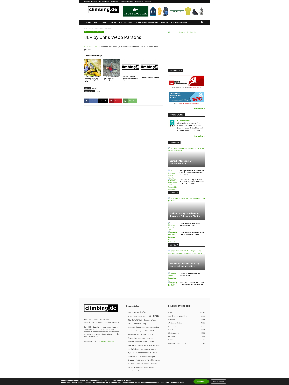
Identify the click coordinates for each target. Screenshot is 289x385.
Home (88, 22)
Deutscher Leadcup (152, 327)
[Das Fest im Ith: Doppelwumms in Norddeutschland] (172, 279)
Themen (164, 22)
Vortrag (130, 367)
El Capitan (144, 334)
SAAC (147, 360)
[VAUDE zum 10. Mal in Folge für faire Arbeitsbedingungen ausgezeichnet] (172, 284)
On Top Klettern (183, 121)
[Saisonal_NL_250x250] (186, 49)
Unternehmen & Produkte (146, 22)
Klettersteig (156, 345)
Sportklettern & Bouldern (96, 32)
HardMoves (149, 338)
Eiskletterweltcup (133, 334)
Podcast (153, 353)
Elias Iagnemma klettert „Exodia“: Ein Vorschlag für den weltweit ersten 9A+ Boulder (191, 173)
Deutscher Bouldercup (136, 327)
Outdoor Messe (142, 353)
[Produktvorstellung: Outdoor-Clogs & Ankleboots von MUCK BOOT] (172, 237)
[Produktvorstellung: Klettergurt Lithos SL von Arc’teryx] (172, 230)
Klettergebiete (125, 22)
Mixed (153, 349)
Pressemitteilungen (147, 356)
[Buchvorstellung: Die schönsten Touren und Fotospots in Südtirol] (186, 208)
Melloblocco (145, 349)
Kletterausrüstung (195, 87)
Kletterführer (148, 345)
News (96, 22)
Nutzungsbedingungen (126, 1)
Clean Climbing (139, 323)
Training (153, 364)
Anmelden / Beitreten (90, 1)
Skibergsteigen (155, 360)
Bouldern (153, 316)
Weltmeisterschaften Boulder (144, 367)
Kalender (140, 345)
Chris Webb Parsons (92, 47)
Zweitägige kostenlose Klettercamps (188, 103)
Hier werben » (199, 108)
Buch (130, 323)
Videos (104, 22)
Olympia (131, 353)
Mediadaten (114, 1)
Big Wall (143, 312)
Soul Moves (131, 364)
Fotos (113, 22)
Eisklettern (149, 330)
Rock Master (140, 360)
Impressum (148, 1)
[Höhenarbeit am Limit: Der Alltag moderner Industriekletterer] (186, 260)
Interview (132, 345)
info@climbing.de (107, 341)
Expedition (132, 338)
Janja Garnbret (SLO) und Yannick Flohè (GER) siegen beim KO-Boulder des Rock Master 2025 (191, 182)
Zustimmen (201, 381)
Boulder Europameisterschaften (137, 316)
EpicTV (150, 334)
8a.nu (94, 88)
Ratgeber (131, 360)
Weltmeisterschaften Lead (136, 371)
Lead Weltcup (133, 349)
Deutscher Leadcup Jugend (135, 331)
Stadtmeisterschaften (142, 364)
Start (85, 29)
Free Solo (141, 338)
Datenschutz (139, 1)
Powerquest (133, 356)
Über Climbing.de (103, 1)
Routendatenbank (179, 22)
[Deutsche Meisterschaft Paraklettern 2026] (186, 157)
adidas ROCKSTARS (133, 312)
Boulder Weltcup (135, 320)
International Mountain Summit (141, 342)
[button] (202, 22)
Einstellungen (72, 382)
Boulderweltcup (150, 320)
